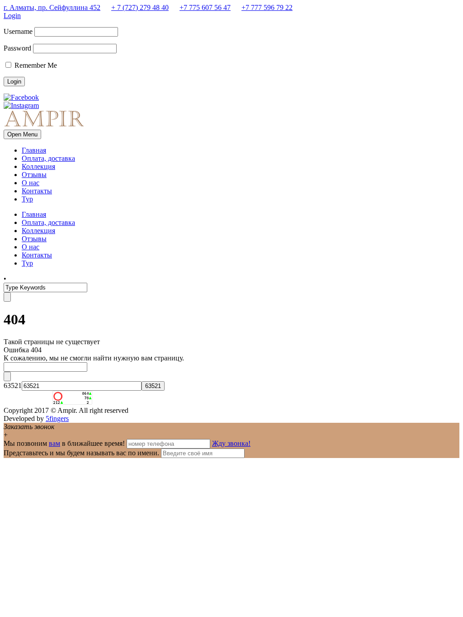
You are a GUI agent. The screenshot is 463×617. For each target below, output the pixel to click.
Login (12, 15)
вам (54, 443)
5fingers (57, 418)
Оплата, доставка (48, 158)
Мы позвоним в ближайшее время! (65, 443)
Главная (34, 150)
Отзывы (34, 174)
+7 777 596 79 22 (267, 7)
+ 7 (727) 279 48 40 (140, 7)
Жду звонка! (231, 443)
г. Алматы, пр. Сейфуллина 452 (52, 7)
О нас (30, 183)
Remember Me (35, 65)
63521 (13, 385)
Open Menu (22, 134)
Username (18, 31)
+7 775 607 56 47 (205, 7)
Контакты (37, 191)
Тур (27, 199)
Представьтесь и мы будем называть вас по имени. (81, 453)
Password (17, 48)
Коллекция (38, 166)
